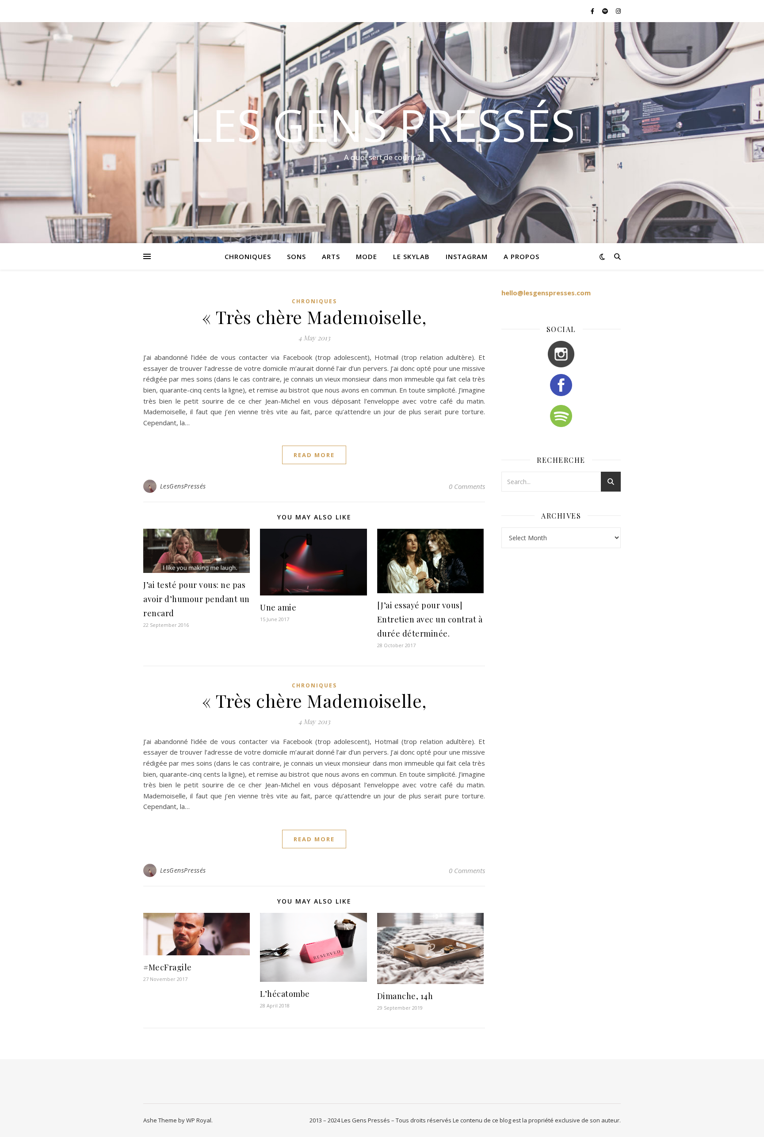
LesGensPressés (183, 486)
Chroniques (314, 301)
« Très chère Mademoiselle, (314, 316)
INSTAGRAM (467, 256)
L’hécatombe (285, 993)
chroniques (248, 256)
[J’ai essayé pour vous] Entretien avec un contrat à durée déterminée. (430, 619)
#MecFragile (167, 967)
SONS (296, 256)
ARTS (331, 256)
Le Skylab (411, 256)
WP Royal (198, 1120)
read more (314, 455)
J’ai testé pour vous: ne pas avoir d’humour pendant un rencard (196, 599)
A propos (521, 256)
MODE (366, 256)
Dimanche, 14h (405, 996)
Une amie (278, 607)
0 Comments (467, 486)
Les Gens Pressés (382, 125)
